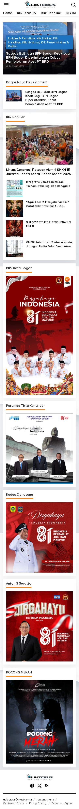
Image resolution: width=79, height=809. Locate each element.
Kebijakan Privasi (13, 803)
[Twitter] (39, 785)
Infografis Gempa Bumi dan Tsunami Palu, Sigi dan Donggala (48, 183)
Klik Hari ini (43, 38)
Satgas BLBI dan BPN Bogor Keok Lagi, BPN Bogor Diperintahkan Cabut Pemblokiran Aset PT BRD (39, 57)
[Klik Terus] (40, 4)
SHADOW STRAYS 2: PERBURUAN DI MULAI (48, 224)
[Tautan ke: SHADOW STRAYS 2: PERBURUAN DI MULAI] (14, 228)
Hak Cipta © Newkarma (17, 799)
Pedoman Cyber (61, 803)
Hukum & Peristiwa (21, 38)
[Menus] (6, 5)
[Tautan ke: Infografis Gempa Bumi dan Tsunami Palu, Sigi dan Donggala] (14, 188)
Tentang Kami (45, 799)
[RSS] (46, 785)
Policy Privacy (38, 803)
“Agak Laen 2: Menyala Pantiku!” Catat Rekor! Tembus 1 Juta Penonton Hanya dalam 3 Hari (47, 204)
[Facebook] (32, 785)
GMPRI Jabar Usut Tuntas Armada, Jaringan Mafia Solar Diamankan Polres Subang (49, 244)
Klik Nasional (30, 42)
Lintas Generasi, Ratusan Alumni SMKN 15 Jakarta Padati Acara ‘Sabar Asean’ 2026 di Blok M (38, 172)
